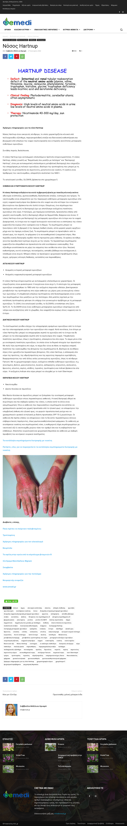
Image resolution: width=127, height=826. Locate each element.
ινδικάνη (16, 632)
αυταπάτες (15, 617)
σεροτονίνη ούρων (10, 652)
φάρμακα (7, 658)
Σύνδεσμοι (110, 823)
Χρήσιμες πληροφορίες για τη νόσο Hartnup (19, 661)
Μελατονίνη (63, 635)
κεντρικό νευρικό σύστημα (71, 632)
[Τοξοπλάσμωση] (50, 769)
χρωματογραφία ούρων (45, 661)
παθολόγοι (7, 646)
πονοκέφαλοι (28, 649)
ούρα (78, 643)
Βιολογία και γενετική (17, 36)
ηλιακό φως (69, 629)
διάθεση (46, 623)
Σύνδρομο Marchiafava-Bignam (17, 561)
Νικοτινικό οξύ (9, 643)
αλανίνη (47, 608)
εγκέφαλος (33, 629)
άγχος (23, 608)
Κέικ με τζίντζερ (10, 694)
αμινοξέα (71, 608)
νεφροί (40, 641)
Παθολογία (32, 40)
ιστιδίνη (43, 632)
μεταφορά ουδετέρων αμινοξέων (61, 638)
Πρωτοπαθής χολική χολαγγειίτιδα (67, 694)
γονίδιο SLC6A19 (41, 620)
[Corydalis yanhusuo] (8, 747)
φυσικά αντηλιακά (19, 658)
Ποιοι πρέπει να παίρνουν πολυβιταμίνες (22, 529)
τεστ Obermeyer (72, 652)
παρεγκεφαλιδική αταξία (47, 646)
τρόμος (6, 655)
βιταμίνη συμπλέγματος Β (61, 617)
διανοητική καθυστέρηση (28, 626)
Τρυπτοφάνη (9, 535)
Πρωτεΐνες (48, 649)
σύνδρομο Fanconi (44, 652)
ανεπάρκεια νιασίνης (23, 611)
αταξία (6, 617)
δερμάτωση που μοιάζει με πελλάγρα (27, 623)
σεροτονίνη (75, 649)
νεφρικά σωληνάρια (28, 641)
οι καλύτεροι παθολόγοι (48, 643)
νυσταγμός (33, 643)
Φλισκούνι (20, 766)
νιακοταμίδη (49, 641)
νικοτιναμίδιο (69, 641)
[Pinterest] (16, 56)
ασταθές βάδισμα (68, 614)
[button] (121, 30)
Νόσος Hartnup (22, 643)
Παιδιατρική (41, 40)
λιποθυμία (52, 635)
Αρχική (5, 36)
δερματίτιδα (8, 623)
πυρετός (57, 649)
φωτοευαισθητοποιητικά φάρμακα (54, 658)
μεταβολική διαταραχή (11, 638)
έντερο (50, 629)
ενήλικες (43, 629)
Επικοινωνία (120, 823)
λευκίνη (43, 635)
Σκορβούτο (8, 567)
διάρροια (43, 626)
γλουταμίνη (21, 620)
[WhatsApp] (22, 56)
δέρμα (68, 620)
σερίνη (65, 649)
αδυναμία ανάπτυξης (35, 608)
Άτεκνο (61, 744)
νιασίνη (59, 641)
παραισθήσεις (31, 646)
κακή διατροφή (54, 632)
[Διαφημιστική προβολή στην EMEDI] (50, 758)
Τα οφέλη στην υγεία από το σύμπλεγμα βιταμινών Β (27, 554)
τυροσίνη (26, 655)
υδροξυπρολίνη (37, 655)
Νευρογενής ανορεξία (13, 580)
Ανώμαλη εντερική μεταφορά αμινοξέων (54, 611)
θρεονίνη (7, 632)
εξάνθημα (59, 629)
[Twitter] (10, 56)
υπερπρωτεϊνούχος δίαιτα (55, 655)
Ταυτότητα (81, 823)
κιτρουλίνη (7, 635)
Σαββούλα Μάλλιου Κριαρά (16, 51)
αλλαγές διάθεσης (59, 608)
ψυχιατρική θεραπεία (30, 664)
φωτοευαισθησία (34, 658)
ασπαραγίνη (55, 614)
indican (15, 608)
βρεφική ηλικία (9, 620)
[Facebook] (119, 12)
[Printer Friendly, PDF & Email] (11, 601)
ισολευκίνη (33, 632)
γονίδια (30, 620)
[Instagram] (122, 12)
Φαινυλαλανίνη (72, 655)
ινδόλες (24, 632)
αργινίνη (45, 614)
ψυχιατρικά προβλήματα (12, 664)
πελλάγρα (61, 646)
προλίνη (38, 649)
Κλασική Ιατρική (22, 40)
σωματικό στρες (58, 652)
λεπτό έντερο (33, 635)
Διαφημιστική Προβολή (95, 823)
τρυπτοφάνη (16, 655)
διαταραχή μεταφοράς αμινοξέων (15, 629)
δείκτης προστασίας (56, 620)
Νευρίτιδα (7, 548)
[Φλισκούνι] (8, 769)
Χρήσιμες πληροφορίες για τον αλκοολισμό (23, 541)
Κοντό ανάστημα (20, 635)
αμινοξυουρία (8, 611)
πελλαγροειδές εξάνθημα (12, 649)
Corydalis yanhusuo (24, 744)
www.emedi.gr (9, 587)
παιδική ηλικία (19, 646)
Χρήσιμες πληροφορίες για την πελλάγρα (22, 574)
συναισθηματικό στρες (27, 652)
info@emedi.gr (60, 813)
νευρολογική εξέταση (11, 641)
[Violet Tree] (8, 758)
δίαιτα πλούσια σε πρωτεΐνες (61, 623)
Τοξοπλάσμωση (64, 766)
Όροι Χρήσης (70, 823)
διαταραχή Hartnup (55, 626)
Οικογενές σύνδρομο (66, 643)
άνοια (35, 611)
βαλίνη (23, 617)
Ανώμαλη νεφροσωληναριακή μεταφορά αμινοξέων (21, 614)
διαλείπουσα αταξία (10, 626)
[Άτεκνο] (50, 747)
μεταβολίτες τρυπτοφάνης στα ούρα (34, 638)
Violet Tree (20, 755)
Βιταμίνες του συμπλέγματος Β (39, 617)
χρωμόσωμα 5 (60, 661)
